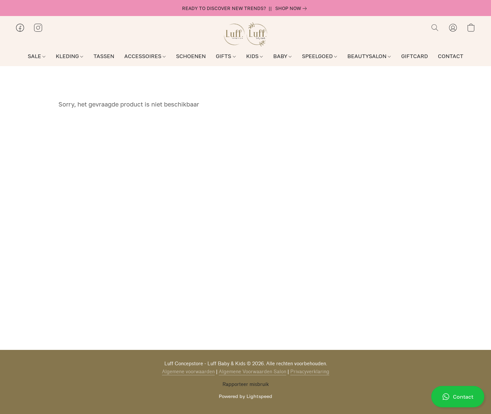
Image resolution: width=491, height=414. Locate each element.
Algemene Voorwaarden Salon (252, 372)
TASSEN (104, 56)
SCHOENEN (191, 56)
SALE (35, 56)
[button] (457, 396)
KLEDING (68, 56)
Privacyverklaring (309, 372)
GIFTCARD (414, 56)
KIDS (253, 56)
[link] (292, 8)
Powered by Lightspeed (245, 396)
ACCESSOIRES (143, 56)
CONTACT (450, 56)
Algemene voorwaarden (188, 372)
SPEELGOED (318, 56)
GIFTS (224, 56)
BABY (281, 56)
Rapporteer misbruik (245, 384)
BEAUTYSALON (367, 56)
